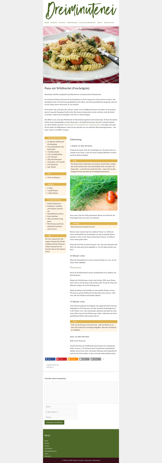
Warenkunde (72, 22)
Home (47, 22)
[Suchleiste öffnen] (116, 23)
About (99, 22)
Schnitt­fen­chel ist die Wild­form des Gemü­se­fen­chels (82, 125)
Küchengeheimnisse (87, 22)
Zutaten (62, 22)
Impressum (88, 460)
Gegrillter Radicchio (52, 365)
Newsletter (109, 22)
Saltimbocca (50, 367)
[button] (50, 359)
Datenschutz (96, 460)
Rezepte (54, 22)
